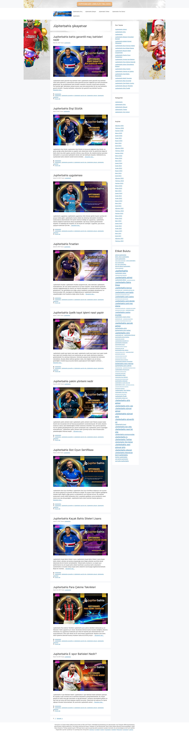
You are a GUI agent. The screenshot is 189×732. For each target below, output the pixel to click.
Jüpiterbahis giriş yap (124, 406)
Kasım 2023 (118, 171)
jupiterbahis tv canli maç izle (122, 382)
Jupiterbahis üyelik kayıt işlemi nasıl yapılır (78, 312)
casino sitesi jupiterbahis (120, 260)
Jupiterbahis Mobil (129, 352)
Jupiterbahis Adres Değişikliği (121, 275)
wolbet (102, 729)
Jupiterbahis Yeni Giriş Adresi (120, 394)
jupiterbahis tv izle (120, 384)
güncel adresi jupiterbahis (122, 266)
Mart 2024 (118, 161)
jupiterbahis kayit (120, 344)
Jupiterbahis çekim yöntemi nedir (73, 381)
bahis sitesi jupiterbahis (122, 257)
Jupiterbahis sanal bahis (120, 373)
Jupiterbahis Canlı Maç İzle (120, 308)
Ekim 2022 (118, 203)
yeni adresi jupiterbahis (121, 459)
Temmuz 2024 (119, 151)
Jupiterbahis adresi (123, 277)
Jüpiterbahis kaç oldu (123, 427)
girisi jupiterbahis (130, 260)
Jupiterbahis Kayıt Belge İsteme (124, 48)
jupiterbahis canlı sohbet (130, 308)
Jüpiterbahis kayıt (120, 424)
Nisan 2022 (118, 218)
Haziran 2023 (119, 183)
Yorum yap (57, 98)
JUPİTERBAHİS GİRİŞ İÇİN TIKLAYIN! (94, 4)
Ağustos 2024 (119, 148)
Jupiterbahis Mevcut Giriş (120, 352)
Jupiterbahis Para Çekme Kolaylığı (125, 62)
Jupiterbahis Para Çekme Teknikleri (74, 587)
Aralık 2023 (118, 168)
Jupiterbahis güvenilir (119, 339)
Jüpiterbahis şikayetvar (124, 453)
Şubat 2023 (118, 193)
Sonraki (60, 718)
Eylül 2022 (118, 206)
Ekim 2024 (118, 143)
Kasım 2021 (118, 231)
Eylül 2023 (118, 176)
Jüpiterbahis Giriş (77, 11)
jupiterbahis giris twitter (123, 330)
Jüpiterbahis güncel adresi (123, 409)
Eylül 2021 (118, 236)
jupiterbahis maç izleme (121, 350)
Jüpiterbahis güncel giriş (124, 415)
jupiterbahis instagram (121, 342)
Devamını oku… (57, 90)
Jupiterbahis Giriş (120, 32)
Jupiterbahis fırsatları (66, 243)
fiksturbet (119, 729)
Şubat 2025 (118, 135)
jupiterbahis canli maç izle (128, 290)
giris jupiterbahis (119, 262)
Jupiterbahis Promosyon (122, 369)
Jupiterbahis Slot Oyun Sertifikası (73, 449)
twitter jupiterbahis (121, 457)
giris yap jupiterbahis (120, 264)
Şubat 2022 (118, 223)
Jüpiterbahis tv (121, 437)
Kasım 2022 (118, 201)
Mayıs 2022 (118, 216)
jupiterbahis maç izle (119, 348)
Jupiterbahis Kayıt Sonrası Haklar (125, 45)
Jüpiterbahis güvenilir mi (68, 95)
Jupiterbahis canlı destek (125, 301)
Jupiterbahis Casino (130, 310)
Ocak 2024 (118, 166)
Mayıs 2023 (118, 186)
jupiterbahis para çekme (123, 366)
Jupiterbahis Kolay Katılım (122, 69)
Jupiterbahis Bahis (120, 280)
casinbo (131, 729)
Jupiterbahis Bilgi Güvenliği (123, 81)
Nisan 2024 (118, 158)
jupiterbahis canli (118, 290)
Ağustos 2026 (119, 125)
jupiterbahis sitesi (120, 375)
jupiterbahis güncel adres (122, 337)
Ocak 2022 (118, 226)
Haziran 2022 (119, 213)
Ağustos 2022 (119, 208)
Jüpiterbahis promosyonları (125, 434)
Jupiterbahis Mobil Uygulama (120, 357)
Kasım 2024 (118, 140)
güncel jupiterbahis (119, 268)
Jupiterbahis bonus (123, 288)
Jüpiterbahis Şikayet (90, 11)
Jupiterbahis (58, 95)
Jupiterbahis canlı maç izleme (124, 304)
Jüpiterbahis (76, 16)
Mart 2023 (118, 191)
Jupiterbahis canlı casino (124, 297)
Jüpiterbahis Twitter (104, 11)
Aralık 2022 (118, 198)
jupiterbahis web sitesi (130, 384)
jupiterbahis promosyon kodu (120, 371)
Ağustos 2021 (119, 238)
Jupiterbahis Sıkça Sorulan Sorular (121, 379)
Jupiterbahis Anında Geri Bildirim (125, 59)
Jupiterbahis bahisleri (131, 280)
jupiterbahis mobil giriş (120, 354)
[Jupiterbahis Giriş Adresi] (62, 13)
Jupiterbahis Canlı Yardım (120, 310)
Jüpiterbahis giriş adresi (122, 401)
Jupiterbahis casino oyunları (122, 313)
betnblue (91, 729)
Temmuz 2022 (119, 211)
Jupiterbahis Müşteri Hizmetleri (123, 361)
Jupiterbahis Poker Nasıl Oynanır (129, 367)
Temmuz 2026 (119, 128)
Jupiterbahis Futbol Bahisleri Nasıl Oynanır (123, 320)
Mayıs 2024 (118, 156)
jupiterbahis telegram (121, 381)
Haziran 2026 (119, 130)
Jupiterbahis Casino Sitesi (122, 317)
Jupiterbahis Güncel (129, 335)
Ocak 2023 (118, 196)
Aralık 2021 (118, 228)
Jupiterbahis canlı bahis (124, 292)
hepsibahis (108, 729)
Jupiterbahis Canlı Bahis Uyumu (124, 83)
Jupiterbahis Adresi (121, 29)
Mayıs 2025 (118, 133)
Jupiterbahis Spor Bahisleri (121, 377)
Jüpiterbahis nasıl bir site (80, 95)
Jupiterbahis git (119, 335)
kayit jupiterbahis (121, 455)
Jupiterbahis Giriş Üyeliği (122, 88)
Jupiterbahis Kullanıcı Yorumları (121, 346)
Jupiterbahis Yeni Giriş (121, 392)
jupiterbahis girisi (121, 328)
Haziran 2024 (119, 153)
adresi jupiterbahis (120, 255)
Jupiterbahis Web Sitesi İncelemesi (121, 386)
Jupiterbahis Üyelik (121, 396)
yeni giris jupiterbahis (122, 461)
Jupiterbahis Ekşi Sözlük (68, 108)
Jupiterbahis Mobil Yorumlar (123, 78)
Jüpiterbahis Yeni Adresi (118, 11)
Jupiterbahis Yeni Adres (122, 390)
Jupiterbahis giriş (122, 333)
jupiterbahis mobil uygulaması (121, 359)
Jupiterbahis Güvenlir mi (122, 341)
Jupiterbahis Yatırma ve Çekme (124, 71)
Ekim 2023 (118, 173)
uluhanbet (125, 729)
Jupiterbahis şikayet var (121, 398)
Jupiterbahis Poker (118, 367)
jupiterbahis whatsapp (120, 388)
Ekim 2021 (118, 233)
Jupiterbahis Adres (120, 273)
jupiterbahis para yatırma (124, 363)
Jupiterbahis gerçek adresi (124, 324)
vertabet (97, 729)
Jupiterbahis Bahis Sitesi (123, 283)
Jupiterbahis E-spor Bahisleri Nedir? (75, 653)
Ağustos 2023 (119, 178)
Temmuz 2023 (119, 181)
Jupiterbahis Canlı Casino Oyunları (121, 298)
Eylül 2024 (118, 146)
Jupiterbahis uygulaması (67, 175)
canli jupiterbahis (120, 259)
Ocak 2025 (118, 138)
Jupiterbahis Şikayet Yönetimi (124, 86)
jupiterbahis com (118, 318)
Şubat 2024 (118, 163)
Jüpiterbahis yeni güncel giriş (122, 445)
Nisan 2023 (118, 188)
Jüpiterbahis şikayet (92, 95)
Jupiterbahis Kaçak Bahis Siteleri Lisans (77, 518)
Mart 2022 (118, 221)
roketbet (114, 729)
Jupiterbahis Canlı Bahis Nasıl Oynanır (122, 294)
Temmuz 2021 (119, 241)
